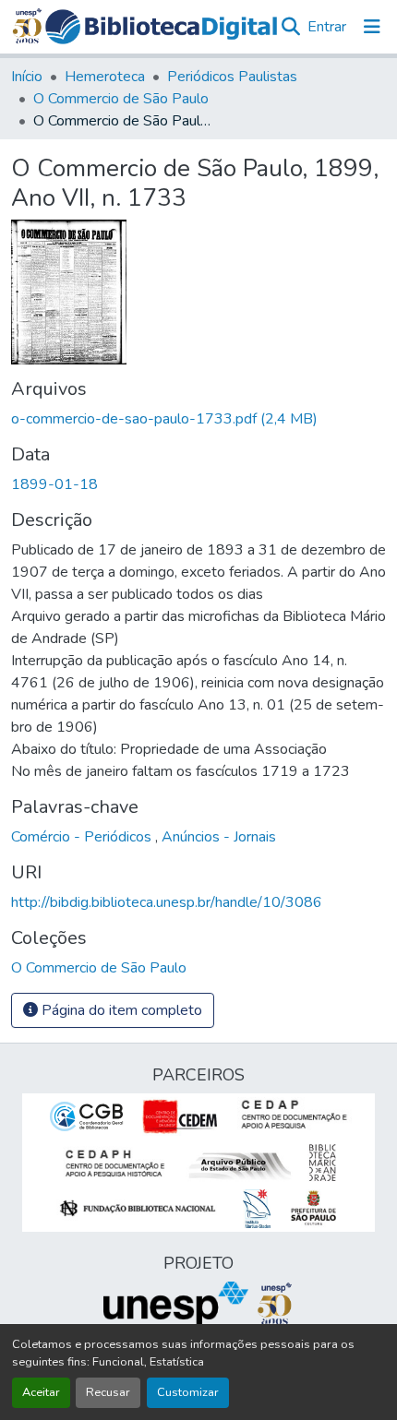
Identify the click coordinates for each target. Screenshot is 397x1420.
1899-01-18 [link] (54, 484)
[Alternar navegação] (372, 26)
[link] (198, 419)
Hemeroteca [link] (105, 76)
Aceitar (41, 1392)
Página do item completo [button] (120, 1010)
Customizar (188, 1392)
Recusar (108, 1392)
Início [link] (26, 76)
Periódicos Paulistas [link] (232, 76)
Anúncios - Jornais (219, 837)
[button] (161, 26)
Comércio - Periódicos (83, 837)
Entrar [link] (326, 27)
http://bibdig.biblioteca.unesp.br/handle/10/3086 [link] (166, 902)
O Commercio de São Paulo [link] (121, 99)
